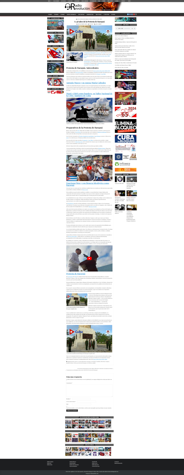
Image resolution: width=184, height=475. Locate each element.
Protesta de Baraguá (90, 52)
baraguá (89, 361)
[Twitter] (128, 14)
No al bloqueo (56, 1)
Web (67, 404)
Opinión (103, 1)
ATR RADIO (113, 14)
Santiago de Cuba (95, 19)
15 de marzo (98, 52)
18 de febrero (70, 203)
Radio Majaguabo (118, 463)
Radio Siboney (73, 461)
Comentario (69, 383)
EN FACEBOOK (77, 1)
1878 (104, 52)
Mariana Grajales (93, 206)
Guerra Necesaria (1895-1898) (100, 359)
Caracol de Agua (95, 466)
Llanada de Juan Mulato (88, 136)
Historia (90, 19)
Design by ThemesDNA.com (92, 473)
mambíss (98, 361)
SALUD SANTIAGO (81, 14)
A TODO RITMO (106, 14)
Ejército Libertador (72, 236)
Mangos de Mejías (102, 132)
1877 (78, 130)
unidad (93, 363)
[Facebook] (130, 14)
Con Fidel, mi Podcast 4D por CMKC (123, 65)
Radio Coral (94, 463)
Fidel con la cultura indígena (121, 35)
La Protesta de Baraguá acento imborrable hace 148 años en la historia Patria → (95, 368)
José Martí (93, 361)
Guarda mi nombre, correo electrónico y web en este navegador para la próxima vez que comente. (89, 408)
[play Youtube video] (89, 168)
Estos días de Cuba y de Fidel (121, 67)
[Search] (136, 14)
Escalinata (56, 14)
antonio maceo (74, 361)
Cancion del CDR (119, 183)
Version (123, 1)
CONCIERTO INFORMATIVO (71, 14)
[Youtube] (134, 14)
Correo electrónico (71, 401)
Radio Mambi (73, 463)
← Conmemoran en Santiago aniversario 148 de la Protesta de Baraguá (81, 370)
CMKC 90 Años (110, 1)
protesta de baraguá (81, 363)
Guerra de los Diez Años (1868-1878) (101, 70)
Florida (81, 136)
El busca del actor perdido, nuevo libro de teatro (131, 199)
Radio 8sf (49, 463)
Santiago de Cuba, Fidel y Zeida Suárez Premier (126, 62)
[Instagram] (132, 14)
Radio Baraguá (95, 464)
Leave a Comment (98, 24)
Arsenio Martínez (82, 361)
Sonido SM (94, 461)
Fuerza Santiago (85, 1)
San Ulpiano (97, 136)
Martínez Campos (105, 361)
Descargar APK (93, 1)
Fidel (99, 1)
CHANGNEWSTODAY (90, 14)
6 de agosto (78, 132)
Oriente (98, 74)
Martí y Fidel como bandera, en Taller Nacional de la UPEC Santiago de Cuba (89, 94)
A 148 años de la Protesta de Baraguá (89, 21)
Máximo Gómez (101, 148)
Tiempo (129, 1)
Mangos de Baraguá (102, 63)
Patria (75, 363)
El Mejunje (62, 14)
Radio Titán (49, 464)
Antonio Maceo (87, 61)
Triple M (116, 461)
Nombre (68, 398)
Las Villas (103, 74)
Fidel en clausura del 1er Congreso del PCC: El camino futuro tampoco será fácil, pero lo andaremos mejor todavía (125, 55)
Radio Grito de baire (74, 464)
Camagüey (85, 140)
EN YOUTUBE (63, 1)
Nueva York (85, 189)
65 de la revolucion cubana (82, 19)
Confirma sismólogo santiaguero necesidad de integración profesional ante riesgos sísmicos (131, 216)
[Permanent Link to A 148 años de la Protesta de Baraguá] (89, 38)
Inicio (49, 1)
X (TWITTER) (70, 1)
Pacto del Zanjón (79, 72)
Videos (100, 19)
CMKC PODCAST (98, 14)
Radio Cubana (50, 461)
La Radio (116, 1)
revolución (89, 363)
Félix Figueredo (79, 141)
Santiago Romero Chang (82, 24)
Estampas (50, 14)
